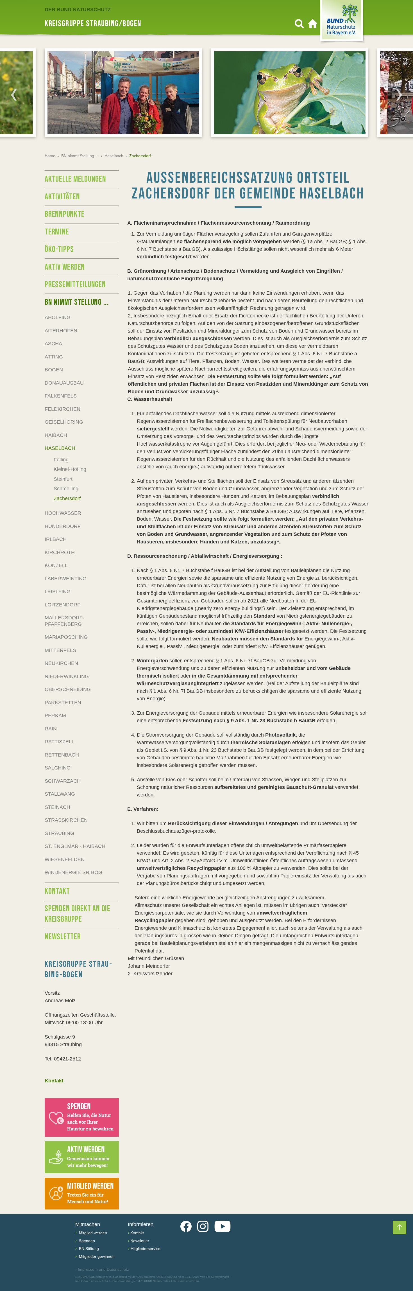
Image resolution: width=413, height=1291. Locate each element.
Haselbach (114, 156)
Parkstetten (63, 702)
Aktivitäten (62, 197)
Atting (54, 357)
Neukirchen (61, 663)
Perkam (55, 715)
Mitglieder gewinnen (96, 1256)
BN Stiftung (88, 1248)
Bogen (54, 370)
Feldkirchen (62, 409)
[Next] (399, 95)
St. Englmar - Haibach (75, 846)
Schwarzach (63, 781)
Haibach (56, 435)
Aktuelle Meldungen (75, 179)
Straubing (59, 833)
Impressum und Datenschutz (102, 1269)
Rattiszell (59, 741)
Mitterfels (60, 650)
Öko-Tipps (59, 249)
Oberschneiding (68, 689)
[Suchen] (299, 23)
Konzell (56, 565)
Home (50, 156)
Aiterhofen (61, 330)
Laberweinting (66, 578)
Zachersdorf (67, 498)
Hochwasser (63, 513)
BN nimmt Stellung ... (80, 156)
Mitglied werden (92, 1233)
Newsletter (63, 937)
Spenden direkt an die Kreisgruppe (77, 914)
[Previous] (14, 95)
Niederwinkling (67, 676)
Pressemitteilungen (75, 284)
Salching (58, 768)
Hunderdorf (63, 526)
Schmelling (66, 488)
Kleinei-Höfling (70, 469)
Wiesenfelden (65, 859)
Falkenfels (61, 396)
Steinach (57, 807)
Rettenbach (62, 755)
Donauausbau (64, 383)
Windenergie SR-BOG (73, 872)
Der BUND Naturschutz (78, 9)
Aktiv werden (65, 267)
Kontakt (57, 891)
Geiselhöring (64, 422)
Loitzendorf (62, 605)
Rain (51, 729)
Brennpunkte (64, 214)
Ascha (53, 343)
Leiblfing (58, 591)
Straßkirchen (66, 820)
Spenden (86, 1240)
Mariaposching (66, 637)
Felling (61, 459)
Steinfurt (63, 479)
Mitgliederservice (145, 1248)
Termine (57, 232)
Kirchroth (60, 552)
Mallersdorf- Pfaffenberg (64, 621)
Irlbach (56, 539)
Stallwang (60, 794)
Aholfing (58, 317)
